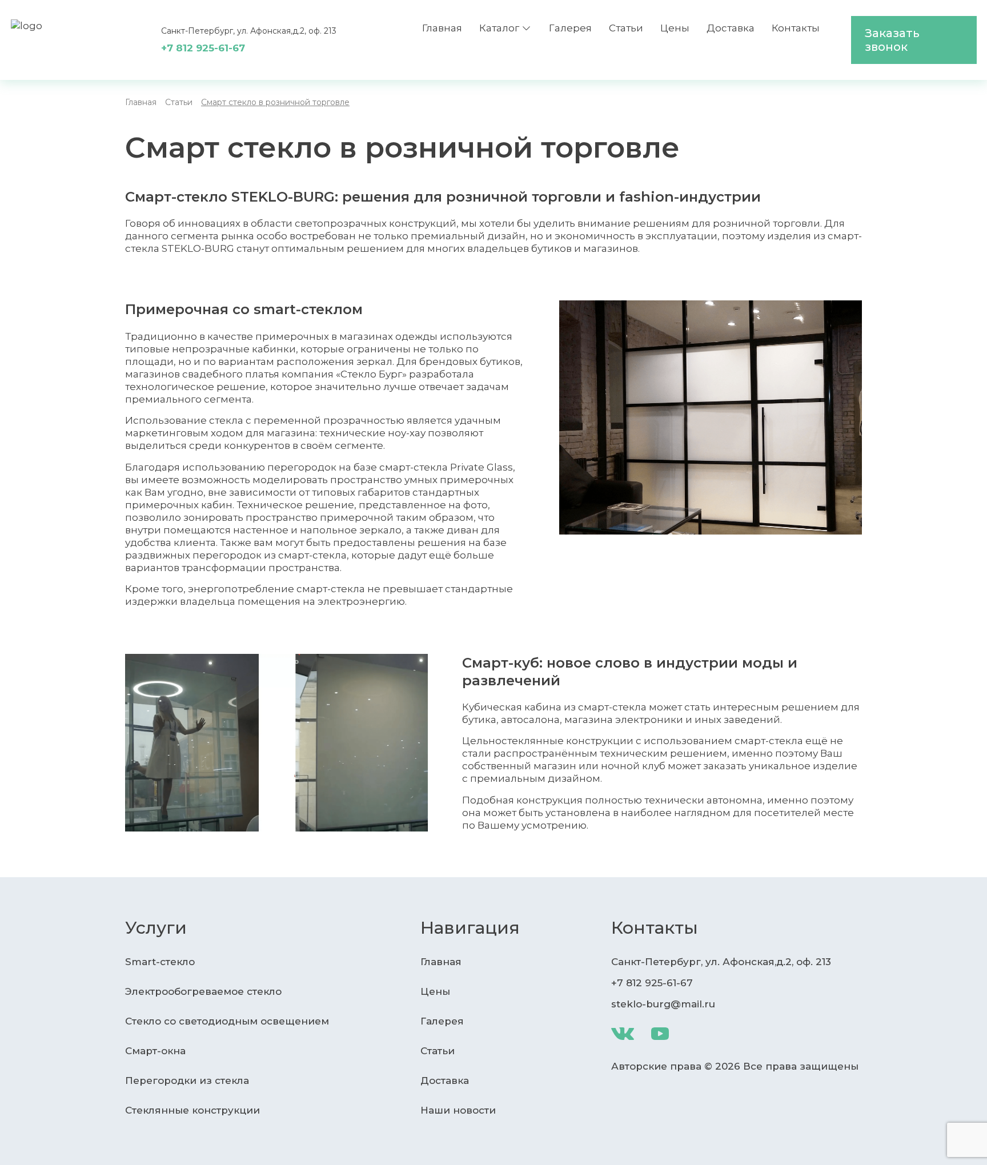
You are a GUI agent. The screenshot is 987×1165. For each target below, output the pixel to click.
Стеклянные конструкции (192, 1110)
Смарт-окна (155, 1050)
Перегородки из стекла (187, 1080)
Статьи (626, 28)
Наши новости (458, 1110)
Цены (674, 28)
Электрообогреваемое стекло (203, 991)
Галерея (570, 28)
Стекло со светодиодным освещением (227, 1021)
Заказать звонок (892, 40)
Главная (442, 28)
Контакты (796, 28)
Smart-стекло (160, 961)
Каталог (499, 28)
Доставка (731, 28)
